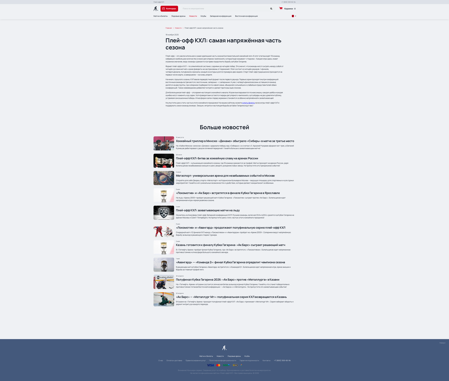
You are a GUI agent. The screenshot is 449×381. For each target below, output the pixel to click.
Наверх (442, 343)
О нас (160, 360)
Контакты (266, 360)
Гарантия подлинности (249, 360)
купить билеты (248, 102)
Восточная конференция (246, 16)
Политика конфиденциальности (222, 360)
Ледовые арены (178, 16)
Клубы (203, 16)
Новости (193, 16)
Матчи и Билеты (161, 16)
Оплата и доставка (174, 360)
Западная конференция (220, 16)
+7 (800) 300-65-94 (288, 2)
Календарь (171, 9)
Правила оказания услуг (196, 360)
